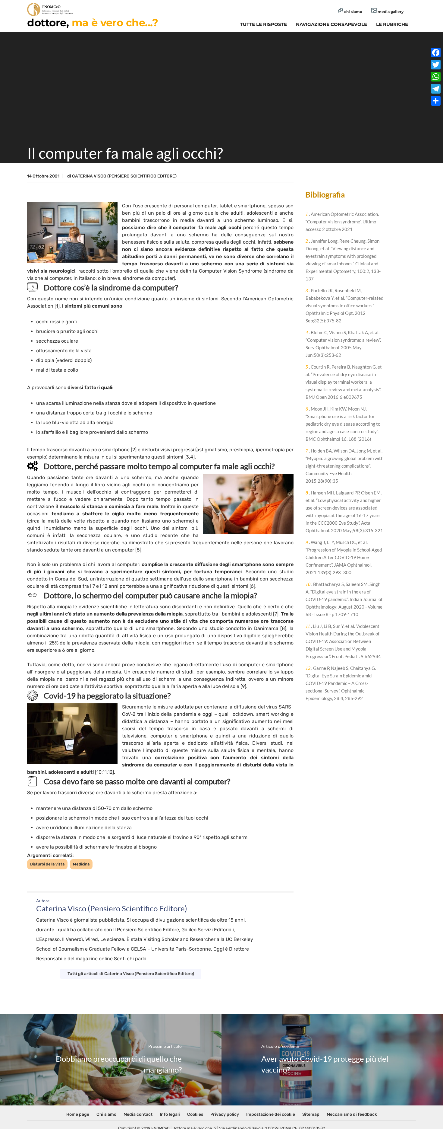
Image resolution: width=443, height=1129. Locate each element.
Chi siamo (106, 1114)
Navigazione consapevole (331, 24)
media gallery (390, 11)
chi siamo (352, 11)
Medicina (81, 864)
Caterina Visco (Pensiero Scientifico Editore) (124, 176)
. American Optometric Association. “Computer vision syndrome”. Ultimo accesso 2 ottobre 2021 (342, 221)
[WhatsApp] (436, 77)
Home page (77, 1114)
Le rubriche (392, 24)
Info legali (170, 1114)
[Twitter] (436, 65)
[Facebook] (436, 52)
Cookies (195, 1114)
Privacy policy (224, 1114)
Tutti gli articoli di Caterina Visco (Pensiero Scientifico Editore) (131, 973)
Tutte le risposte (263, 24)
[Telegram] (436, 89)
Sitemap (310, 1114)
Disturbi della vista (47, 864)
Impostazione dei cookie (270, 1114)
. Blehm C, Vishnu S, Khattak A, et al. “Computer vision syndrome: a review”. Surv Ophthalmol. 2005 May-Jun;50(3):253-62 (343, 344)
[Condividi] (436, 101)
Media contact (138, 1114)
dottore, (92, 22)
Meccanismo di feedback (352, 1114)
